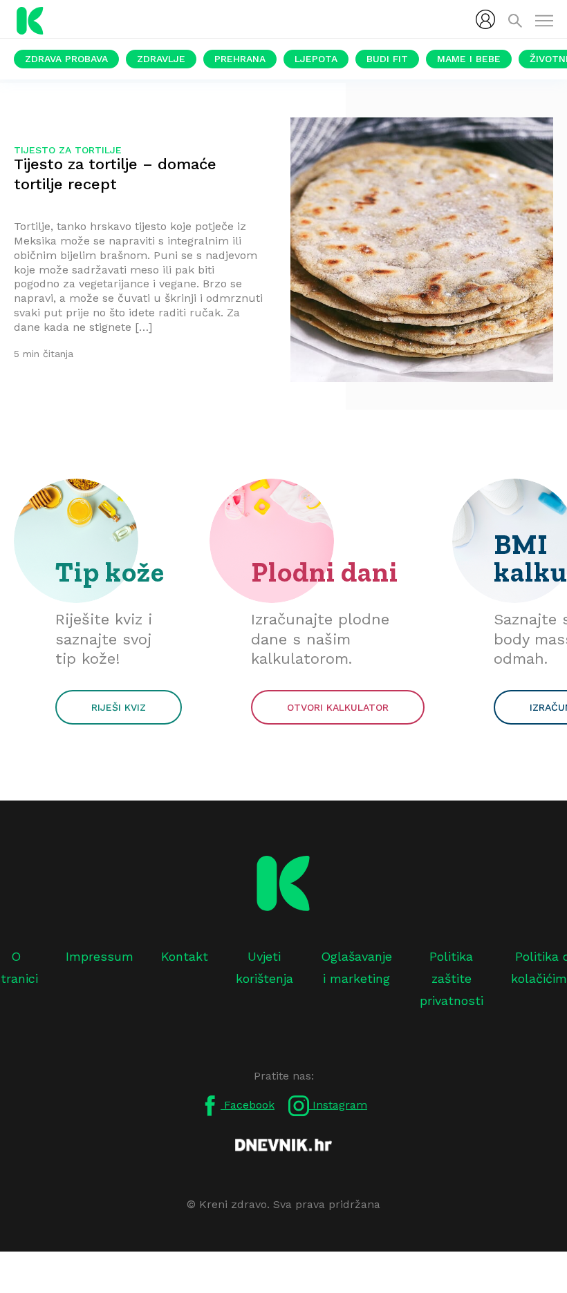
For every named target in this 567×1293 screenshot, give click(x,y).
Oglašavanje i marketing (356, 967)
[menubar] (485, 19)
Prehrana (240, 58)
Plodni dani (324, 571)
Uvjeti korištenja (264, 967)
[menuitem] (485, 19)
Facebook (248, 1104)
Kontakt (184, 956)
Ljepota (316, 58)
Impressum (99, 956)
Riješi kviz (118, 707)
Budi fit (387, 58)
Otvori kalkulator (338, 707)
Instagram (338, 1104)
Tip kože (110, 571)
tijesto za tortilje (68, 150)
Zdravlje (161, 58)
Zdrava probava (66, 58)
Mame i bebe (469, 58)
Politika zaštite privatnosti (451, 978)
